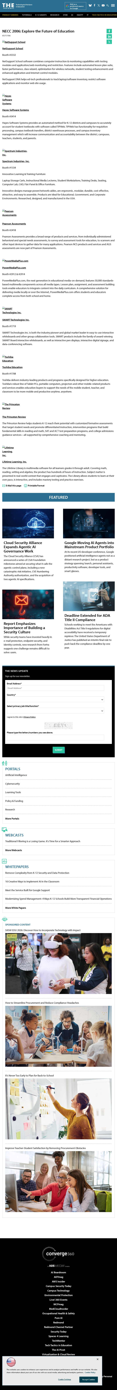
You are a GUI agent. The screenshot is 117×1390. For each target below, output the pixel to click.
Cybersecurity (12, 783)
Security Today (58, 1331)
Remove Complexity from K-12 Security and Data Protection (37, 872)
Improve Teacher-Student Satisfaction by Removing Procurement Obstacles (45, 1148)
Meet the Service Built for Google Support (27, 890)
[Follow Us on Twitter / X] (99, 5)
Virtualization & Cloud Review (58, 1354)
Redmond (58, 1322)
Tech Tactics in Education (58, 1345)
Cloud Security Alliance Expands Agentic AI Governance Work (23, 547)
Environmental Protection (59, 1295)
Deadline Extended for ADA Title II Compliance (87, 617)
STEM (65, 15)
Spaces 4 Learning (58, 1336)
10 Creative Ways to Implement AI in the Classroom (32, 881)
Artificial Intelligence (16, 775)
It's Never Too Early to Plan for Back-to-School (29, 1075)
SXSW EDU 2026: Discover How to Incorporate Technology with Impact (42, 930)
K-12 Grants (41, 15)
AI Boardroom (58, 1272)
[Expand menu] (112, 6)
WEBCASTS (14, 834)
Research (54, 15)
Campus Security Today (58, 1286)
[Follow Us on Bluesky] (90, 5)
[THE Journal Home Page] (17, 5)
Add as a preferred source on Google (77, 6)
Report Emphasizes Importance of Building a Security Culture (24, 627)
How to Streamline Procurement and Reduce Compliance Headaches (42, 1002)
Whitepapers (17, 866)
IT (87, 15)
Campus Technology (58, 1290)
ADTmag (58, 1277)
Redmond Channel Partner (58, 1327)
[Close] (97, 1359)
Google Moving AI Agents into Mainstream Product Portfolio (89, 544)
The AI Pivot (58, 1349)
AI (72, 15)
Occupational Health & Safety (58, 1313)
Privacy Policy (30, 717)
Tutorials (27, 15)
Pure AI (58, 1318)
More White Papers (15, 907)
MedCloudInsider (58, 1308)
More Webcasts (13, 850)
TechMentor (58, 1340)
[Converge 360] (58, 1254)
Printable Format (36, 485)
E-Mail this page (13, 485)
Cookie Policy (90, 1372)
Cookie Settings (64, 1379)
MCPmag (58, 1304)
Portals (12, 768)
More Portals (12, 818)
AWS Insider (58, 1281)
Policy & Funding (14, 801)
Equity (80, 15)
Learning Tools (13, 792)
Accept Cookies (88, 1379)
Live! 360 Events (58, 1299)
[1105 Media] (59, 1265)
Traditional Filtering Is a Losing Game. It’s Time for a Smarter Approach (42, 841)
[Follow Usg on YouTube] (103, 5)
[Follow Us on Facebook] (94, 5)
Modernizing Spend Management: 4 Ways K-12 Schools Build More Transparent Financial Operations (58, 898)
